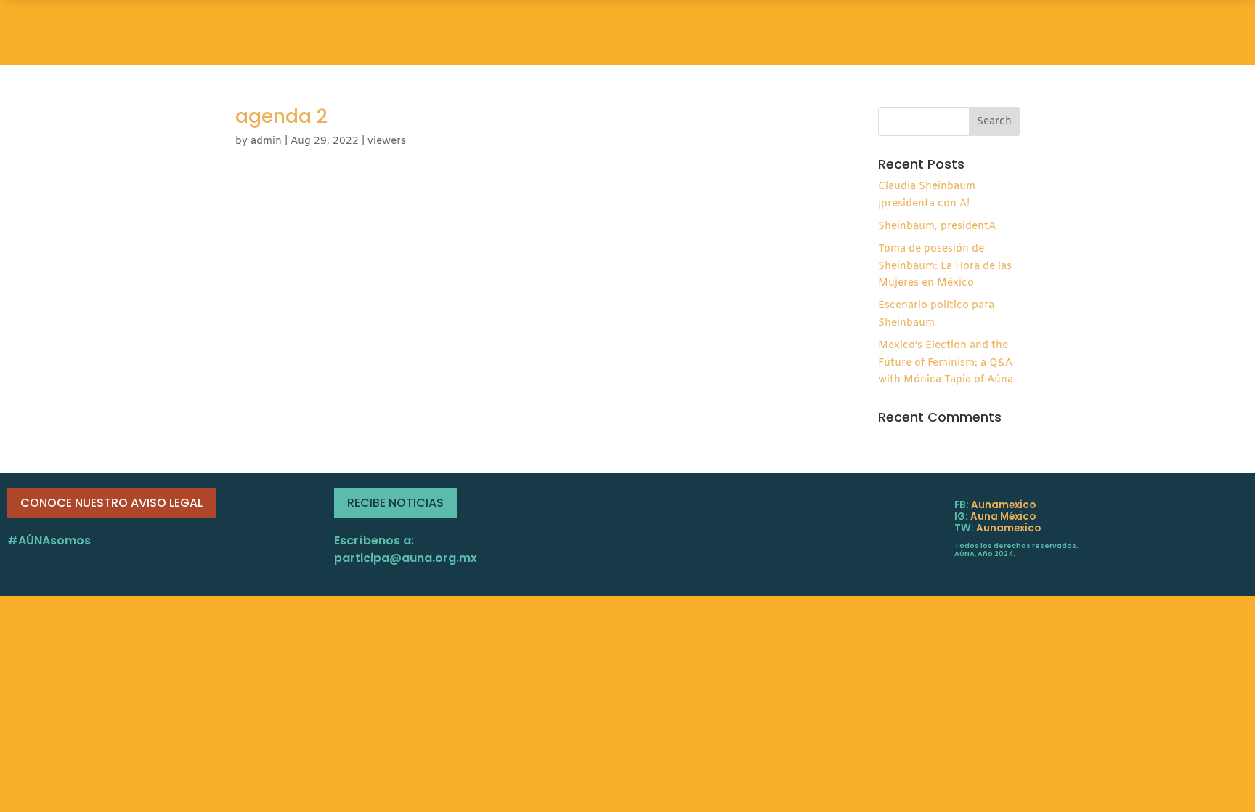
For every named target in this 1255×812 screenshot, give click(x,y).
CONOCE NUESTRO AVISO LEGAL (111, 502)
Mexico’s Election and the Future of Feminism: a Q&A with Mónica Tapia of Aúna (945, 363)
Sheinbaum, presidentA (937, 226)
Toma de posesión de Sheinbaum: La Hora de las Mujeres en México (945, 266)
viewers (386, 141)
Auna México (1003, 516)
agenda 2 (281, 116)
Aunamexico (1003, 505)
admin (266, 141)
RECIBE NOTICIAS (395, 502)
